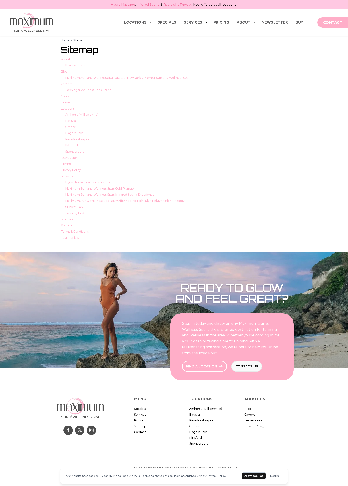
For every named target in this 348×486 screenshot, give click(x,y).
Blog (64, 71)
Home (65, 40)
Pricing (221, 22)
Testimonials (70, 237)
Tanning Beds (75, 213)
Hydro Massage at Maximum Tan (89, 182)
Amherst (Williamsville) (81, 114)
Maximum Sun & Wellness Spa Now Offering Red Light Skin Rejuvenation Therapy (125, 201)
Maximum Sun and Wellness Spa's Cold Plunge (99, 188)
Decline (275, 475)
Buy (299, 22)
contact (332, 22)
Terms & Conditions (75, 231)
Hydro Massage (123, 4)
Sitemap (67, 219)
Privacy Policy (75, 65)
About (243, 22)
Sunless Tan (74, 207)
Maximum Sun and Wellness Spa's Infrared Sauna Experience (109, 194)
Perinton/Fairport (78, 139)
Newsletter (275, 22)
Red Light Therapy (178, 4)
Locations (135, 22)
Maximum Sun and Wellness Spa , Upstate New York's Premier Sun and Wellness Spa (126, 77)
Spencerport (74, 151)
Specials (167, 22)
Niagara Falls (74, 133)
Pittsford (71, 145)
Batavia (70, 121)
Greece (70, 127)
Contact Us (246, 366)
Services (193, 22)
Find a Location (201, 366)
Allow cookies (253, 475)
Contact (66, 96)
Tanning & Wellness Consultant (88, 90)
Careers (66, 84)
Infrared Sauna (148, 4)
